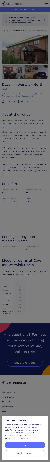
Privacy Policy (24, 438)
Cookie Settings (25, 453)
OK (25, 445)
